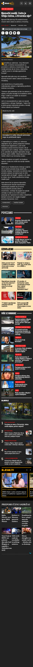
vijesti (3, 25)
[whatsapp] (10, 32)
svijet (7, 25)
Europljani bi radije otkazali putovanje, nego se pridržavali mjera (16, 136)
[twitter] (6, 32)
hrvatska (5, 206)
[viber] (14, 32)
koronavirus (6, 202)
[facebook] (2, 32)
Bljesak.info (13, 25)
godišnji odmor (18, 202)
